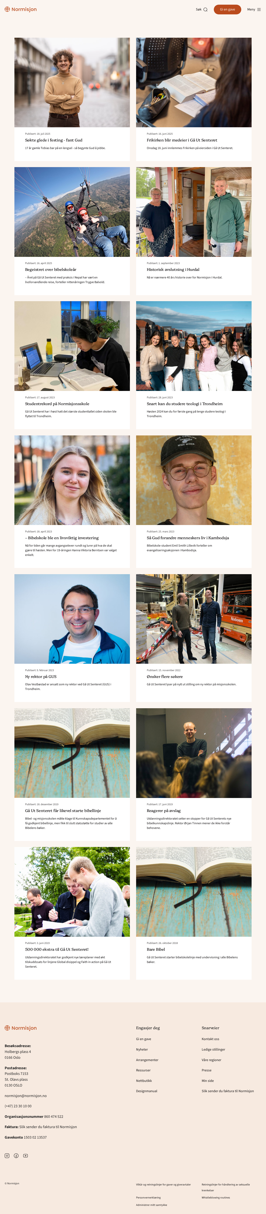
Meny (251, 9)
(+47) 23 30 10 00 (18, 1106)
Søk (199, 9)
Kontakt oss (210, 1039)
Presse (206, 1070)
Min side (208, 1080)
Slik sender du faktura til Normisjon (48, 1127)
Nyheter (142, 1049)
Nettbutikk (144, 1080)
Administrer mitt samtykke (151, 1205)
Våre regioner (211, 1060)
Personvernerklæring (148, 1198)
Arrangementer (147, 1060)
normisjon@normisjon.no (26, 1096)
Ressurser (143, 1070)
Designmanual (146, 1091)
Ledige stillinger (213, 1049)
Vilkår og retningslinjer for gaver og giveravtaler (163, 1185)
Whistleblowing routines (216, 1198)
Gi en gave (227, 9)
